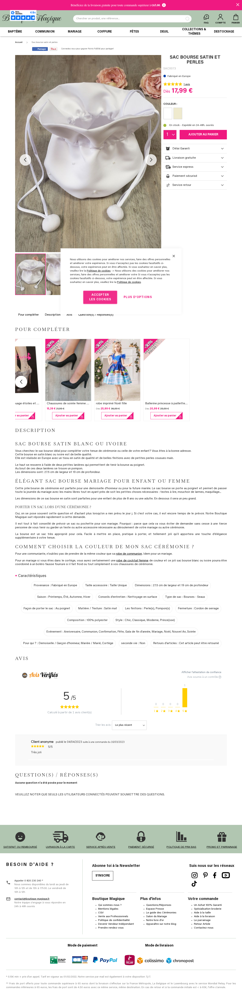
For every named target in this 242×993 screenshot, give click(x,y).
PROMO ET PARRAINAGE (222, 847)
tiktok (194, 884)
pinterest (205, 875)
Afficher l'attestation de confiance (201, 672)
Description (52, 314)
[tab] (195, 148)
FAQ (206, 23)
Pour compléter (28, 314)
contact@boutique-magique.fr (32, 899)
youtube (226, 875)
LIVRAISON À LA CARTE (60, 847)
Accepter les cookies (100, 297)
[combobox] (132, 19)
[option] (167, 113)
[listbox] (195, 114)
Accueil (18, 42)
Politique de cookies (99, 271)
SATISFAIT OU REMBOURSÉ (20, 847)
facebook (215, 875)
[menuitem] (15, 31)
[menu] (121, 31)
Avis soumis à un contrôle (203, 677)
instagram (194, 875)
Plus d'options (138, 297)
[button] (25, 160)
